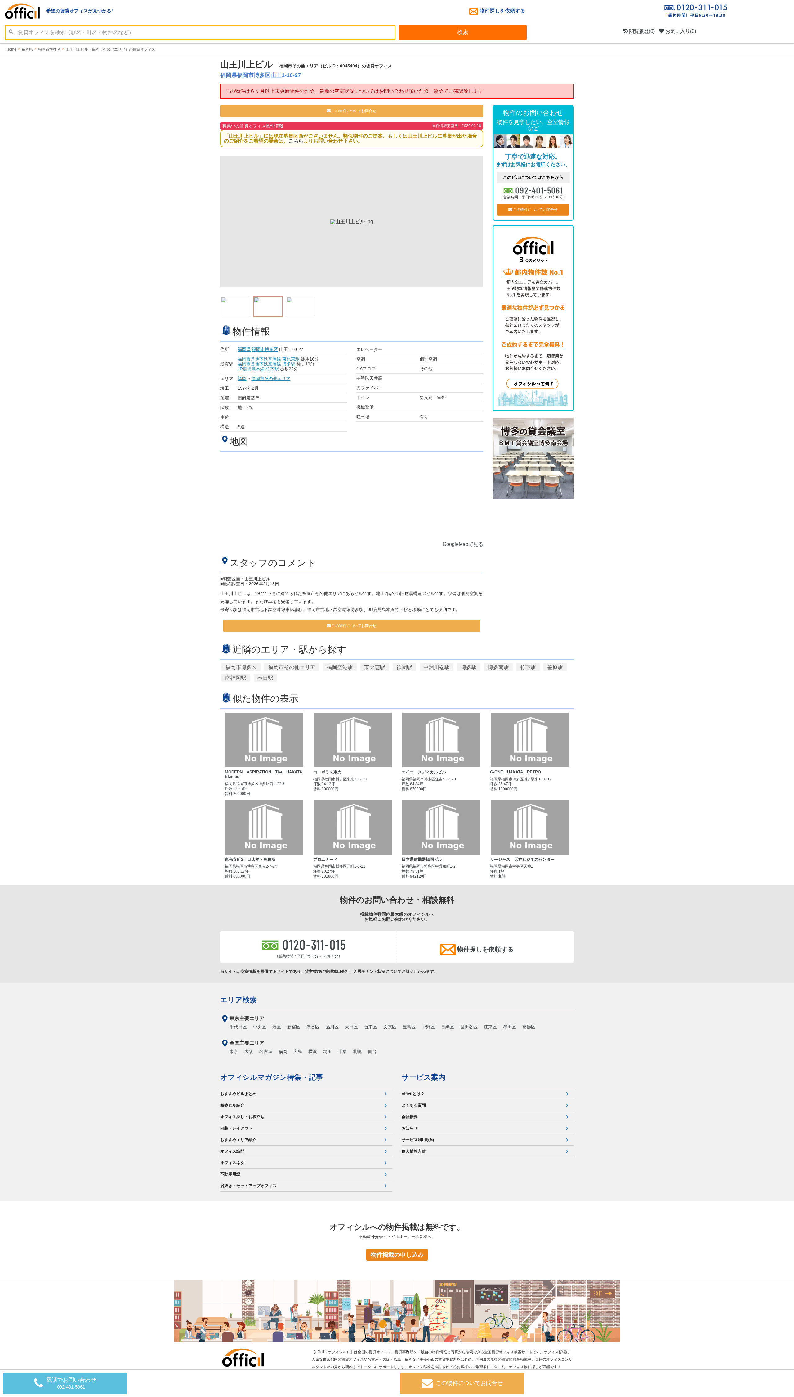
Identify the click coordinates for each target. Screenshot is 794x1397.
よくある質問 (414, 1105)
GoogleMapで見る (463, 544)
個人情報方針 (414, 1151)
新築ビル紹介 (232, 1105)
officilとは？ (413, 1093)
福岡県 (244, 349)
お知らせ (410, 1128)
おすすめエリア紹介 (238, 1139)
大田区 (351, 1026)
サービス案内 (423, 1077)
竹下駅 (272, 368)
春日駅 (265, 678)
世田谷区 (469, 1026)
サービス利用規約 (418, 1139)
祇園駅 (404, 667)
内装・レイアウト (236, 1128)
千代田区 (238, 1026)
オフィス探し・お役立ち (242, 1116)
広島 (297, 1051)
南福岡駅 (235, 678)
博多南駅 (498, 667)
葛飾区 (528, 1026)
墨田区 (509, 1026)
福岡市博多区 (265, 349)
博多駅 (288, 363)
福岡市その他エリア (270, 378)
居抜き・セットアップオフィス (248, 1185)
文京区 (389, 1026)
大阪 (248, 1051)
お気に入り (680, 31)
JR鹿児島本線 (251, 368)
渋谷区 (312, 1026)
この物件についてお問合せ (353, 111)
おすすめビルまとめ (238, 1093)
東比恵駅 (291, 358)
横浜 (312, 1051)
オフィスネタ (232, 1162)
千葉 (342, 1051)
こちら (295, 140)
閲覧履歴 (641, 31)
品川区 (332, 1026)
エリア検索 (238, 1000)
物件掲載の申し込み (397, 1254)
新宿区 (293, 1026)
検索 (462, 32)
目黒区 (447, 1026)
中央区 (259, 1026)
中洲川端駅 (436, 667)
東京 (234, 1051)
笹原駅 (555, 667)
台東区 (370, 1026)
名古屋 (265, 1051)
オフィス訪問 (232, 1151)
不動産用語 (230, 1174)
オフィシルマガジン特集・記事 (271, 1077)
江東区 (490, 1026)
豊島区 (409, 1026)
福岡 (242, 378)
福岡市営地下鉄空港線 (259, 358)
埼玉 (327, 1051)
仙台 (372, 1051)
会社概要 (410, 1116)
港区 (276, 1026)
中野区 (428, 1026)
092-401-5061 (539, 190)
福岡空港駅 (340, 667)
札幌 (357, 1051)
